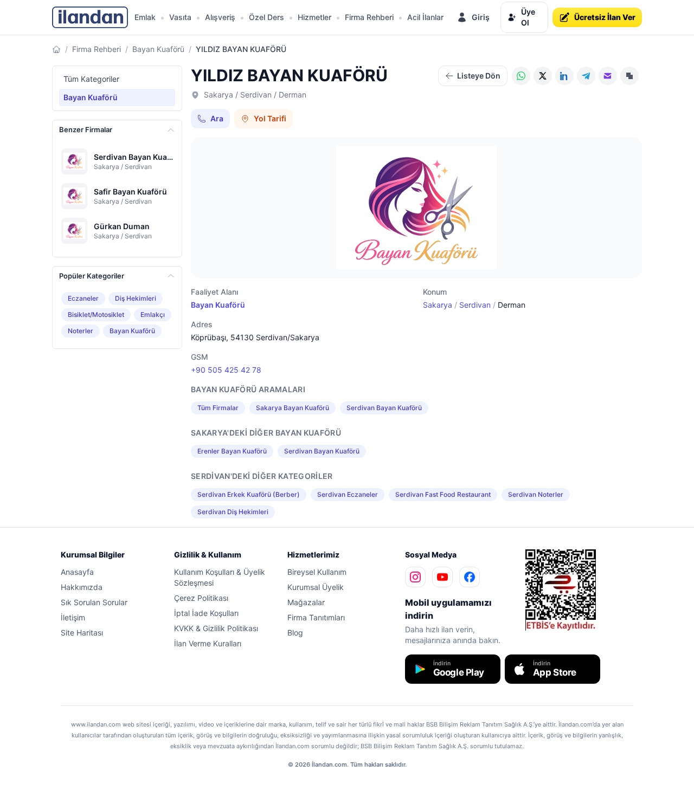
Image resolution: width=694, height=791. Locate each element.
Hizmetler (314, 17)
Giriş (481, 17)
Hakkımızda (81, 587)
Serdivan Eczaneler (347, 494)
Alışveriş (220, 17)
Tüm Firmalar (218, 408)
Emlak (145, 17)
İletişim (73, 617)
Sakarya (437, 304)
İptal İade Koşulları (206, 613)
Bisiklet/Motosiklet (96, 314)
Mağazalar (306, 602)
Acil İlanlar (425, 17)
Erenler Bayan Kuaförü (232, 451)
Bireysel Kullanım (316, 571)
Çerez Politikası (201, 597)
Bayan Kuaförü (158, 49)
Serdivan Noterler (535, 494)
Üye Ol (528, 17)
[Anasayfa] (56, 49)
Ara (216, 118)
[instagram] (415, 577)
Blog (295, 632)
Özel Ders (266, 17)
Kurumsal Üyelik (315, 587)
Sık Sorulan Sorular (94, 602)
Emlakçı (152, 314)
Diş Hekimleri (135, 298)
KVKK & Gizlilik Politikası (216, 628)
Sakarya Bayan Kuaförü (292, 408)
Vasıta (180, 17)
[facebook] (469, 577)
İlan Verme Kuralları (207, 643)
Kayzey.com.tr (544, 638)
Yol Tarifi (270, 118)
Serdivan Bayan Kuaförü (384, 408)
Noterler (80, 331)
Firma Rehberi (369, 17)
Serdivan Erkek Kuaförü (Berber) (248, 494)
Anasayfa (77, 571)
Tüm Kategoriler (91, 78)
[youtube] (442, 577)
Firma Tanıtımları (316, 617)
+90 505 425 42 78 (226, 369)
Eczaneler (83, 298)
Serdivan (475, 304)
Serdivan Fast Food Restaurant (443, 494)
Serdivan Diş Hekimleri (232, 512)
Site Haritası (82, 632)
